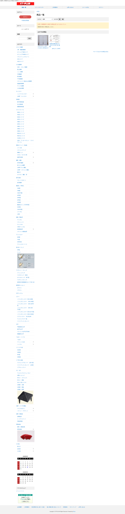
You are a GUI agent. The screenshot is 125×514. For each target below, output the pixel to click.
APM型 (19, 197)
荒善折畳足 (20, 421)
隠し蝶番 (19, 69)
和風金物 (18, 424)
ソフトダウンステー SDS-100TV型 (25, 304)
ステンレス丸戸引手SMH (23, 331)
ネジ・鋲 (18, 370)
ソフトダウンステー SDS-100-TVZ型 (25, 308)
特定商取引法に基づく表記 (38, 507)
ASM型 (19, 202)
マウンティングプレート (23, 56)
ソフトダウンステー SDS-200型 (25, 301)
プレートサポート (21, 180)
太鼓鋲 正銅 (20, 384)
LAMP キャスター (22, 96)
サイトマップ (73, 507)
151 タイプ (20, 59)
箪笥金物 (19, 429)
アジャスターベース (22, 244)
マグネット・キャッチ (21, 270)
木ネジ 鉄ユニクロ (21, 382)
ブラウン (19, 290)
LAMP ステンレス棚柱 (23, 169)
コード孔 (19, 211)
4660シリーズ (20, 126)
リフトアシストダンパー (23, 321)
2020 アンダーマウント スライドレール (25, 141)
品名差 (19, 448)
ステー (17, 296)
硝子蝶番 (19, 182)
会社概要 (19, 507)
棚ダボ (19, 172)
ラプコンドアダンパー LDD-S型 (25, 362)
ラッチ (19, 252)
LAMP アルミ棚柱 (21, 167)
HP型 (18, 249)
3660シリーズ (20, 121)
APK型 (19, 200)
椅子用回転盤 (20, 102)
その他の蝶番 (20, 88)
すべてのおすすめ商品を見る (101, 51)
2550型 (19, 357)
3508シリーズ (20, 131)
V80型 (18, 190)
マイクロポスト (21, 408)
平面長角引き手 (21, 326)
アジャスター (19, 234)
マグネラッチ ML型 (22, 275)
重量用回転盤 (20, 106)
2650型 (19, 352)
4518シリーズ (20, 114)
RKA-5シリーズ (21, 133)
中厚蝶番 (19, 74)
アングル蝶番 (20, 85)
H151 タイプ (20, 61)
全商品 (38, 11)
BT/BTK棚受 (20, 162)
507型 (18, 354)
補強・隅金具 (19, 217)
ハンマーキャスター (22, 93)
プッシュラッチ (21, 272)
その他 (17, 444)
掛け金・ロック (20, 247)
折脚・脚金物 (19, 414)
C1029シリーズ (21, 138)
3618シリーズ (20, 117)
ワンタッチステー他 (22, 318)
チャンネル (20, 224)
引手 (17, 324)
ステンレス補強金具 (22, 231)
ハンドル (19, 344)
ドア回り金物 (19, 360)
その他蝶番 (19, 64)
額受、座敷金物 (21, 426)
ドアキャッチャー (21, 367)
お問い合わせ (70, 7)
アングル (19, 219)
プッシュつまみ (21, 341)
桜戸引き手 (20, 329)
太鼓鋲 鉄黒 (20, 389)
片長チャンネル (21, 226)
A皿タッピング (21, 375)
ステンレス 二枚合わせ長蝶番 (24, 81)
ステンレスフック (21, 150)
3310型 (19, 350)
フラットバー (20, 222)
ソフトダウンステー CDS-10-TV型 (25, 311)
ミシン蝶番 (20, 71)
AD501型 (19, 241)
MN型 (18, 237)
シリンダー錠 (19, 347)
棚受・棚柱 (19, 160)
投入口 (19, 446)
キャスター (19, 91)
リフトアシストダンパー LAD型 (25, 365)
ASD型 (19, 207)
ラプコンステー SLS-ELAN (24, 316)
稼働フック (20, 152)
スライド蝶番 (19, 47)
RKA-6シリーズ (21, 135)
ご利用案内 (55, 7)
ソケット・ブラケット (22, 410)
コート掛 (19, 147)
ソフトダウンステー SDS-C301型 (25, 314)
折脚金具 (19, 416)
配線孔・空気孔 (20, 185)
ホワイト (19, 287)
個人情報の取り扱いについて (54, 507)
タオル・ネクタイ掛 (22, 154)
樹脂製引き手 (20, 333)
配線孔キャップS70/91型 (23, 204)
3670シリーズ (20, 119)
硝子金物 (18, 177)
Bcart (74, 511)
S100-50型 (19, 209)
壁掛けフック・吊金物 (21, 145)
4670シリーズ (20, 124)
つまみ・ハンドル (20, 337)
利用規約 (65, 507)
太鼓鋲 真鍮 (20, 387)
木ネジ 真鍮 (20, 380)
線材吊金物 (20, 157)
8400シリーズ (20, 112)
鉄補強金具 (20, 229)
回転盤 (17, 99)
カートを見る (85, 7)
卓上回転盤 (20, 104)
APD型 (19, 195)
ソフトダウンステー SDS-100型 (25, 299)
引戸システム (19, 293)
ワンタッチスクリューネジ (23, 373)
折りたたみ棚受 (21, 165)
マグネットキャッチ (22, 279)
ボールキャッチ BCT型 (23, 277)
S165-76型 (19, 193)
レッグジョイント (21, 418)
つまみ (19, 339)
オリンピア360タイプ (22, 52)
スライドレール (20, 109)
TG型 (18, 239)
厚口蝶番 (19, 76)
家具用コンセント (20, 285)
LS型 (18, 214)
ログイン (101, 7)
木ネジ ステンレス (22, 377)
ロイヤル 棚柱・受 (22, 174)
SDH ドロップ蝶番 (22, 67)
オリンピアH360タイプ (23, 54)
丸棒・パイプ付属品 (21, 406)
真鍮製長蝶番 (20, 83)
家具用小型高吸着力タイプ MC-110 (25, 282)
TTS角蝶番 (20, 78)
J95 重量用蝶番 (21, 49)
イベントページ (20, 491)
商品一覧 (24, 7)
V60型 (18, 188)
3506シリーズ (20, 128)
